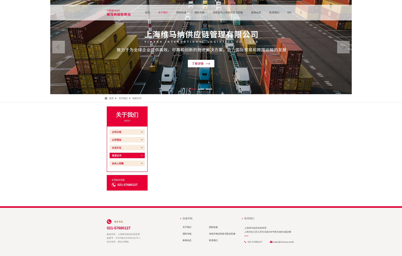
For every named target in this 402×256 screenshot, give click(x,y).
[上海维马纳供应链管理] (118, 12)
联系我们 (274, 12)
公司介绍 (116, 132)
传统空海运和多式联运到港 (228, 12)
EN (289, 12)
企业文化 (116, 147)
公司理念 (116, 139)
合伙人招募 (118, 163)
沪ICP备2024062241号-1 (128, 238)
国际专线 (200, 12)
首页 (147, 12)
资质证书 (136, 98)
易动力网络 (123, 241)
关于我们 (163, 12)
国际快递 (181, 12)
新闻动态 (256, 12)
